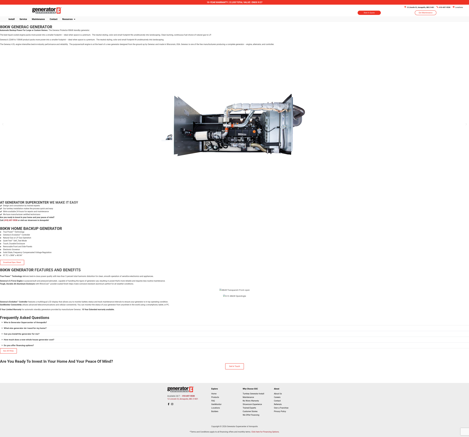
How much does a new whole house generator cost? (29, 339)
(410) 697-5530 (10, 220)
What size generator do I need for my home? (25, 328)
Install (12, 19)
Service (23, 19)
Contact (53, 19)
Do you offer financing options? (19, 345)
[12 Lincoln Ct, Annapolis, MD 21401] (405, 7)
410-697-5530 (444, 7)
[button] (2, 124)
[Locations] (454, 7)
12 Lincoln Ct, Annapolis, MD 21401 (420, 7)
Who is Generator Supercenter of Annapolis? (25, 322)
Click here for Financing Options (265, 432)
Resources (67, 19)
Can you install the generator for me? (21, 334)
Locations (459, 7)
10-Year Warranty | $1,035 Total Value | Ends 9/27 (234, 2)
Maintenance (38, 19)
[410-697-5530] (437, 7)
